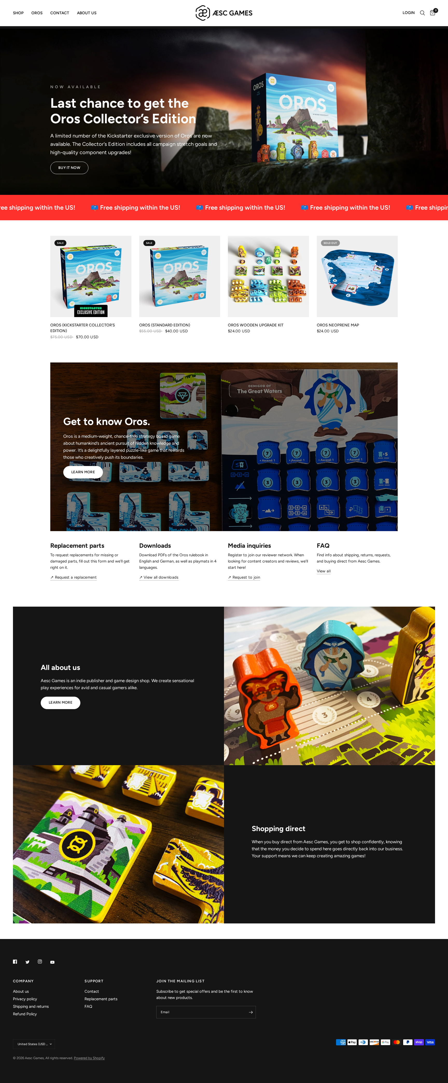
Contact (59, 13)
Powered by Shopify (89, 1058)
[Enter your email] (251, 1012)
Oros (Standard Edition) (164, 325)
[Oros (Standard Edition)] (179, 276)
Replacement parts (101, 999)
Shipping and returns (31, 1006)
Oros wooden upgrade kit (255, 325)
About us (86, 13)
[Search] (422, 13)
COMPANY (23, 981)
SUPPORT (94, 981)
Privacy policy (25, 999)
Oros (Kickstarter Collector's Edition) (82, 328)
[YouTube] (56, 962)
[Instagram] (43, 961)
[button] (69, 168)
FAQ (88, 1006)
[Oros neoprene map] (357, 276)
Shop (18, 13)
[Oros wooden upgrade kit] (268, 276)
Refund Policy (25, 1014)
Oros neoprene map (338, 325)
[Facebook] (18, 961)
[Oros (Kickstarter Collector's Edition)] (90, 276)
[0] (431, 13)
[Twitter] (31, 962)
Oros (37, 13)
